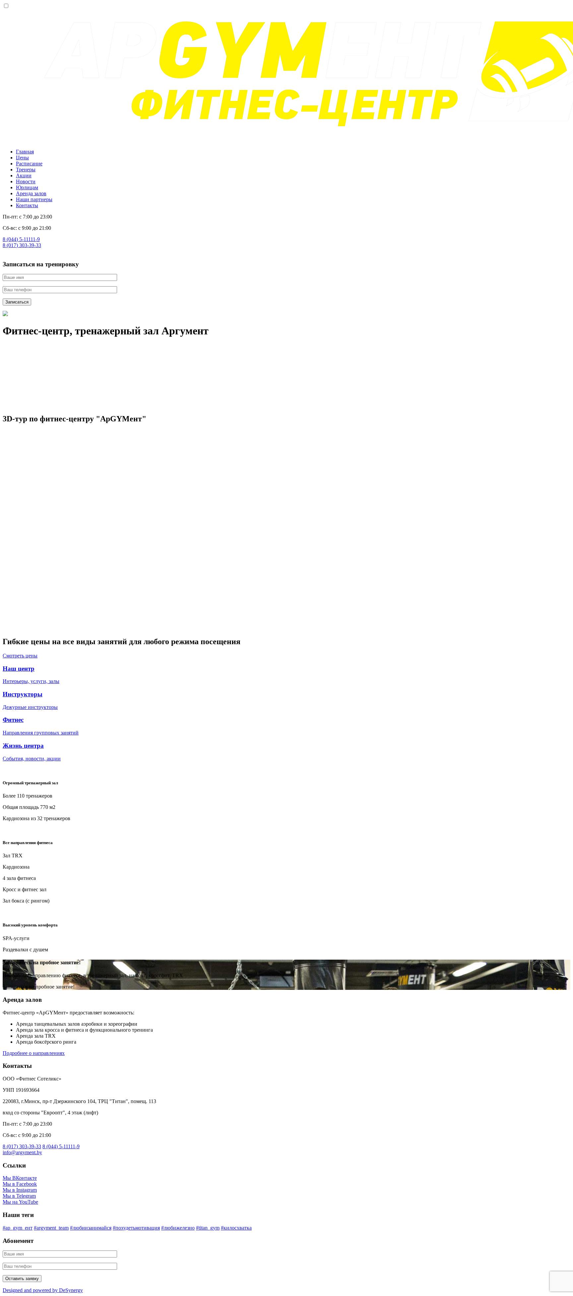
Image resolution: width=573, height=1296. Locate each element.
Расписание (29, 163)
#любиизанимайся (90, 1228)
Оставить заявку (22, 1278)
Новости (25, 181)
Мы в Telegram (19, 1196)
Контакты (27, 205)
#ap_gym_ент (17, 1228)
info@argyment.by (22, 1152)
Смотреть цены (20, 655)
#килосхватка (236, 1228)
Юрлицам (27, 187)
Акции (24, 175)
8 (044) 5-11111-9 (21, 239)
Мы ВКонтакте (20, 1178)
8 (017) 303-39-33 (22, 245)
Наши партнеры (34, 199)
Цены (22, 157)
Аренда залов (31, 193)
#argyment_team (51, 1228)
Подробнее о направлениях (34, 1053)
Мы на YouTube (20, 1202)
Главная (25, 151)
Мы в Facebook (20, 1184)
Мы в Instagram (20, 1190)
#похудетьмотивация (136, 1228)
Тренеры (25, 169)
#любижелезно (178, 1228)
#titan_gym (208, 1228)
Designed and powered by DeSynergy (43, 1290)
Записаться (17, 302)
